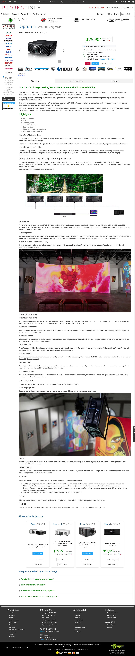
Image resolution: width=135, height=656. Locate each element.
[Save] (111, 63)
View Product (38, 564)
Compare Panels (111, 617)
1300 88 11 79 (10, 2)
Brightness (78, 622)
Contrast (77, 625)
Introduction (78, 613)
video (24, 629)
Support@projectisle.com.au (49, 625)
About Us (12, 613)
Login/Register (118, 2)
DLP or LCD (78, 629)
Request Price (38, 553)
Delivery (11, 617)
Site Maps (12, 627)
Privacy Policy (13, 622)
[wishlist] (129, 2)
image (21, 629)
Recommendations (112, 613)
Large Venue (29, 32)
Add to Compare (38, 560)
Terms (11, 634)
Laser (79, 627)
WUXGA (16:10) (40, 32)
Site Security (12, 632)
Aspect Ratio (78, 617)
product (17, 629)
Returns (11, 625)
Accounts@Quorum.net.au (49, 622)
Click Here (43, 631)
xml (10, 629)
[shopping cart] (132, 2)
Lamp (76, 627)
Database (8, 72)
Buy (88, 63)
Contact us (43, 639)
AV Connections (79, 620)
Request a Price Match (107, 59)
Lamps (43, 14)
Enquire (95, 63)
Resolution (78, 632)
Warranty (12, 637)
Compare (103, 64)
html (13, 629)
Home (21, 32)
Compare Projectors (112, 615)
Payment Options (14, 620)
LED (84, 627)
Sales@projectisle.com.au (49, 620)
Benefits (109, 627)
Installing (77, 615)
